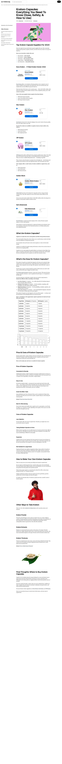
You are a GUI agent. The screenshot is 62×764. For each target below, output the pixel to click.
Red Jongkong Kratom (22, 132)
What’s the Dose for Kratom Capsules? (5, 36)
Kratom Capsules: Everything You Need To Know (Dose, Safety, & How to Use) (36, 4)
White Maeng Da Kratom (23, 129)
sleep (28, 290)
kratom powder (24, 518)
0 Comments (35, 20)
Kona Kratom (35, 588)
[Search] (12, 1)
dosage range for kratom (23, 272)
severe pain (21, 290)
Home (2, 4)
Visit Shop (31, 78)
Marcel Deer (21, 20)
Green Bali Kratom (21, 168)
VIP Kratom (18, 154)
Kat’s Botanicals (19, 220)
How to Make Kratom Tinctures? (26, 545)
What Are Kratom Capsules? (6, 34)
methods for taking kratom (30, 507)
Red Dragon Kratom (22, 99)
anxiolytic (42, 286)
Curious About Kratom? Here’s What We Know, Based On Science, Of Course (14, 4)
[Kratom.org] (5, 2)
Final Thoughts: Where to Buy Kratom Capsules (7, 45)
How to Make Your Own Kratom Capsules (6, 41)
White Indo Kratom (21, 167)
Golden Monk (19, 192)
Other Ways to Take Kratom (5, 42)
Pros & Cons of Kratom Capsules (6, 38)
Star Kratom (18, 121)
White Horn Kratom (22, 96)
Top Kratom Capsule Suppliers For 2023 (7, 32)
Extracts (17, 529)
